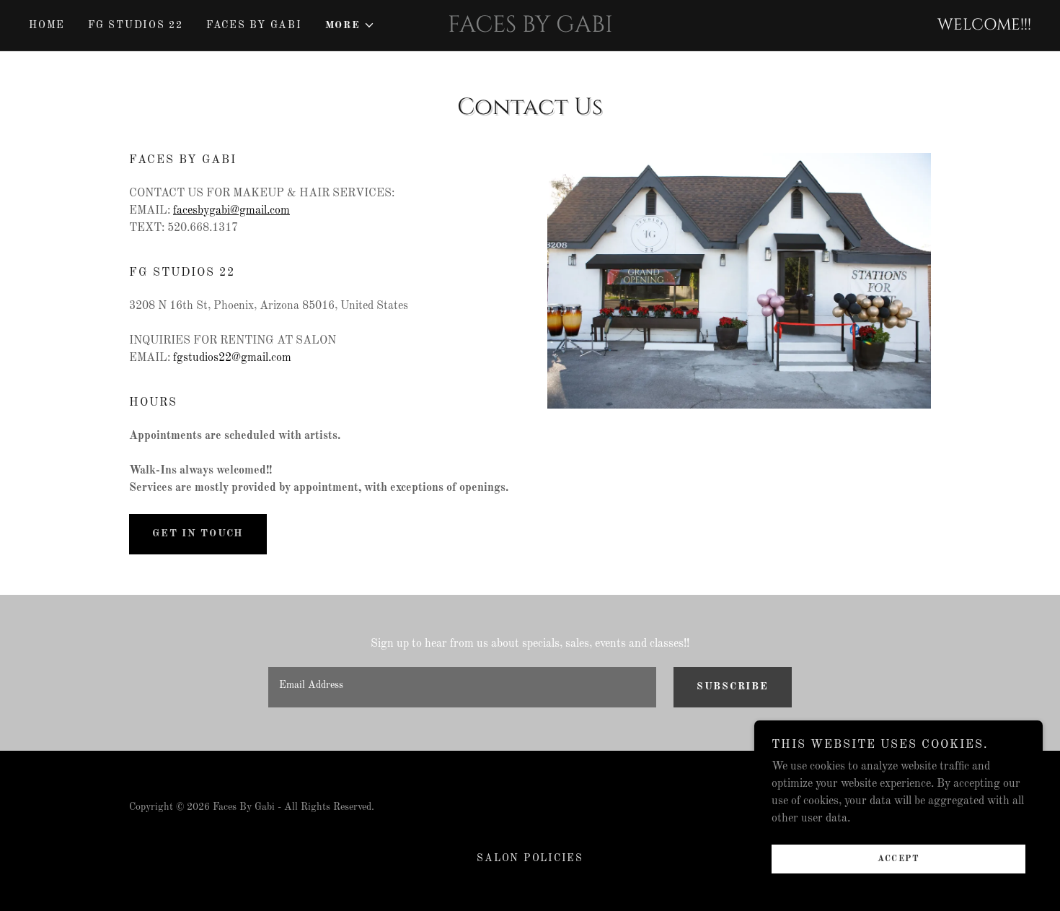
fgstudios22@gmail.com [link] (232, 358)
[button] (350, 25)
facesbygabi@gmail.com (231, 211)
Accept (898, 859)
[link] (530, 29)
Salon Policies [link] (530, 858)
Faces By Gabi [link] (254, 25)
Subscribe (733, 686)
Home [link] (47, 25)
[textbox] (462, 687)
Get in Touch (198, 533)
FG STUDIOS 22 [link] (135, 25)
